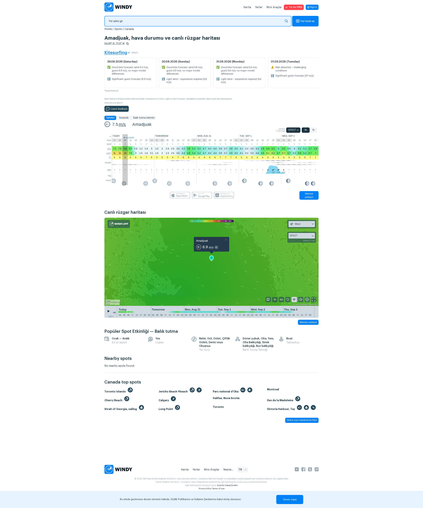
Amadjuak (142, 124)
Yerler (259, 7)
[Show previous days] (114, 312)
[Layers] (268, 299)
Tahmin (110, 118)
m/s (122, 124)
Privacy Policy (205, 489)
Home (108, 29)
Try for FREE (295, 7)
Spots (118, 29)
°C (110, 157)
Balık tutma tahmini (143, 118)
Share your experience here (302, 420)
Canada (129, 29)
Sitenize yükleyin (309, 195)
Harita (247, 7)
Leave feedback (119, 108)
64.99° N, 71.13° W (114, 43)
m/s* (109, 153)
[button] (127, 43)
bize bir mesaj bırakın (227, 485)
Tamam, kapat (290, 499)
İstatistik (124, 118)
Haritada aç (307, 21)
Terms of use (218, 489)
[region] (211, 262)
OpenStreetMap (301, 304)
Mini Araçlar (274, 7)
